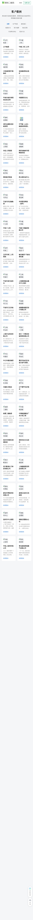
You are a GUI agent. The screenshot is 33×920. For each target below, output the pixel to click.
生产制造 (15, 24)
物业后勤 (24, 27)
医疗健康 (16, 27)
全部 (8, 24)
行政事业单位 (12, 31)
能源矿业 (8, 27)
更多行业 (22, 31)
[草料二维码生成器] (8, 3)
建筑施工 (23, 24)
